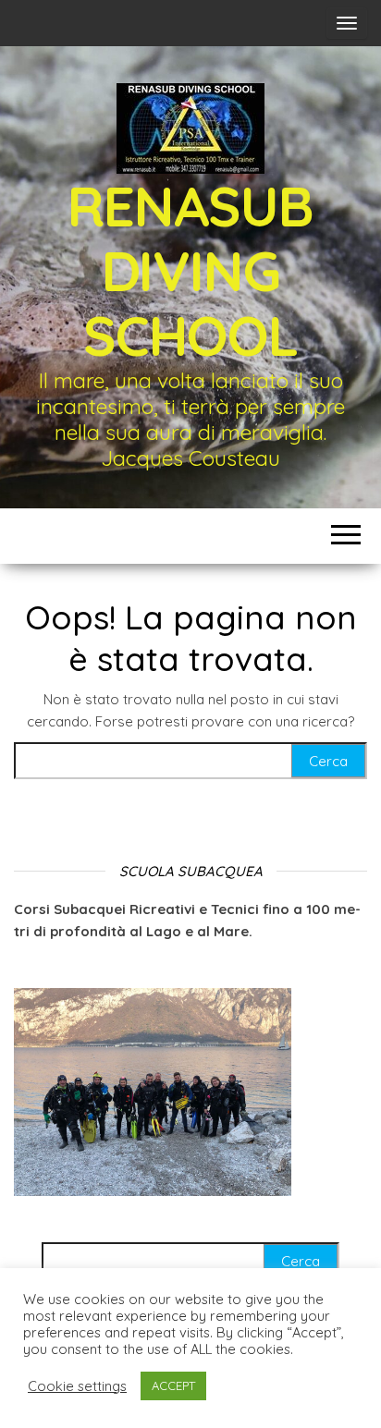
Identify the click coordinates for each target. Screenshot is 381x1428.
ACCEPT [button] (173, 1385)
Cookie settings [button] (77, 1386)
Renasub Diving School (190, 270)
